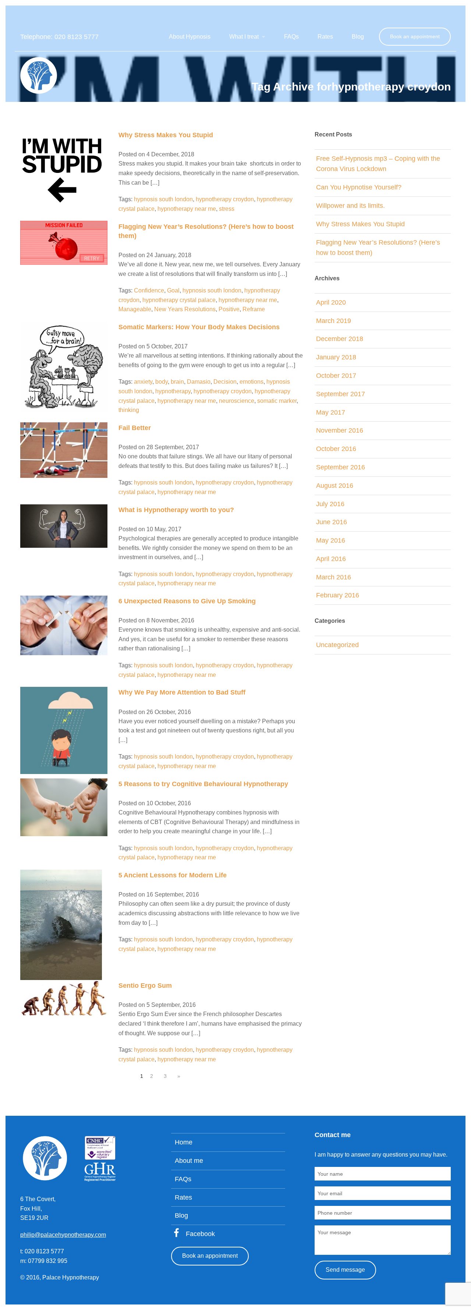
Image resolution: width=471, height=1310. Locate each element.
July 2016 (330, 504)
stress (226, 209)
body (161, 382)
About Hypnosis (189, 36)
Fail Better (134, 428)
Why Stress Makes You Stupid (165, 135)
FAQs (291, 36)
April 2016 (331, 558)
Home (183, 1142)
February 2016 (337, 595)
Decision (225, 382)
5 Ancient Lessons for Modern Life (172, 875)
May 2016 (330, 540)
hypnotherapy (173, 391)
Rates (325, 36)
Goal (173, 290)
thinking (128, 410)
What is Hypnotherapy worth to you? (176, 510)
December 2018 (339, 338)
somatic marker (277, 401)
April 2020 (331, 302)
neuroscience (236, 401)
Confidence (149, 290)
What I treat (244, 36)
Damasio (198, 382)
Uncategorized (337, 645)
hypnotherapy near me (186, 209)
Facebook (200, 1234)
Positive (229, 309)
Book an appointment (415, 36)
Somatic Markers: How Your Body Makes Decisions (199, 327)
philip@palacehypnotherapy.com (63, 1235)
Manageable (134, 309)
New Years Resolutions (185, 309)
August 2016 (334, 485)
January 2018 (336, 357)
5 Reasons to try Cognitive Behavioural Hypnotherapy (203, 784)
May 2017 (330, 412)
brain (177, 382)
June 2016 (331, 522)
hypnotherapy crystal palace (179, 300)
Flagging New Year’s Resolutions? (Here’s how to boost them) (378, 248)
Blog (358, 36)
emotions (251, 382)
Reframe (253, 309)
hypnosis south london (163, 199)
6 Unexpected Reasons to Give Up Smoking (187, 601)
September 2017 (340, 394)
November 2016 (339, 430)
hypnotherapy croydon (225, 199)
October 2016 (336, 448)
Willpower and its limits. (350, 205)
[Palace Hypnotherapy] (38, 75)
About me (189, 1160)
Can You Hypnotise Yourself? (358, 187)
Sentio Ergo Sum (145, 985)
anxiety (143, 382)
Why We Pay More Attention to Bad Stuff (181, 692)
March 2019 (333, 320)
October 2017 (336, 375)
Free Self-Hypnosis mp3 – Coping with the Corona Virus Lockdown (378, 164)
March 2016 (333, 577)
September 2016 (340, 467)
